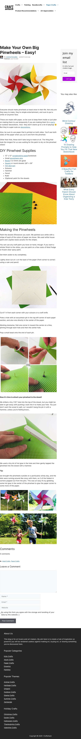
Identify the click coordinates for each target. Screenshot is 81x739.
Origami (7, 689)
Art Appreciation (47, 11)
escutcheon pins (16, 158)
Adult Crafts (6, 561)
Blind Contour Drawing (68, 122)
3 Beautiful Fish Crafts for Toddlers (69, 171)
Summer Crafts (10, 699)
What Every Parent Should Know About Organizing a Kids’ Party (68, 194)
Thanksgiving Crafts (12, 724)
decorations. (25, 127)
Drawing (7, 666)
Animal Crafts (9, 682)
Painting (27, 5)
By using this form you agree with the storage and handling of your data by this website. (27, 613)
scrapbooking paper (20, 156)
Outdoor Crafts (10, 692)
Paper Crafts (51, 5)
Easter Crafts (9, 718)
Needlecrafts (37, 5)
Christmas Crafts (10, 714)
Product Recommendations (25, 11)
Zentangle (8, 702)
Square (8, 163)
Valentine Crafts (10, 728)
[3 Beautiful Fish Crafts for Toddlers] (69, 166)
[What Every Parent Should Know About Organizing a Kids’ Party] (69, 187)
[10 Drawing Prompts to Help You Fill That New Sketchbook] (69, 142)
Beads (7, 161)
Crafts (17, 5)
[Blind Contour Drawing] (69, 118)
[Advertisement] (40, 30)
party (53, 122)
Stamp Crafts (9, 695)
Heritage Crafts (10, 685)
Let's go (69, 79)
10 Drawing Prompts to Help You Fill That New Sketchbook (69, 148)
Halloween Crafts (11, 721)
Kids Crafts (8, 656)
